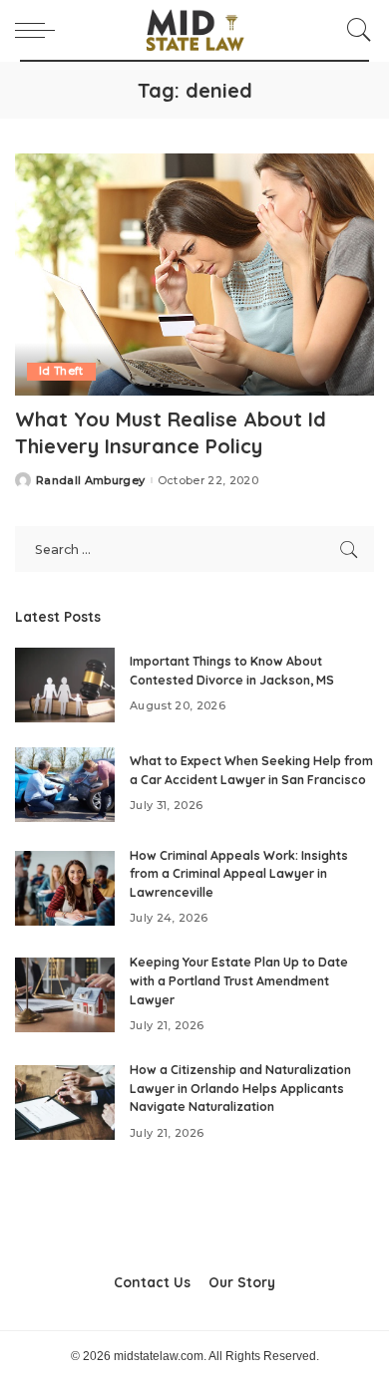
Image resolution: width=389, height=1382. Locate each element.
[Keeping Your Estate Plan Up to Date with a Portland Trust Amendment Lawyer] (65, 995)
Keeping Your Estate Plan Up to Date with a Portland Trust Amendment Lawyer (239, 980)
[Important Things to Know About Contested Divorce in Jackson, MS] (65, 685)
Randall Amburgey (91, 480)
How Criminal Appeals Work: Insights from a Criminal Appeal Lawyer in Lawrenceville (239, 874)
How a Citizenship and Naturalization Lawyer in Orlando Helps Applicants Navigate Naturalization (240, 1088)
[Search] (354, 30)
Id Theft (61, 371)
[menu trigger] (40, 30)
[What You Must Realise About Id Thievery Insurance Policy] (194, 274)
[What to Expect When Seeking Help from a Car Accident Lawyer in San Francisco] (65, 784)
